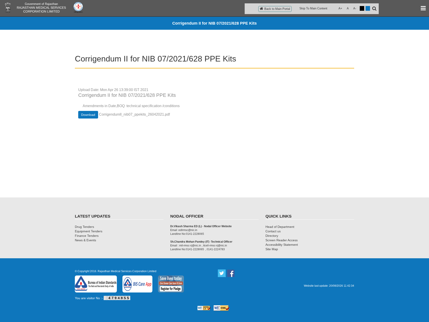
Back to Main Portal (277, 9)
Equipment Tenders (88, 231)
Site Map (271, 249)
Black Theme (362, 8)
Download (88, 115)
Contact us (273, 231)
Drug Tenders (84, 227)
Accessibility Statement (281, 244)
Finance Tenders (87, 235)
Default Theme (368, 8)
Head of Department (279, 227)
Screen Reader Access (281, 240)
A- (354, 8)
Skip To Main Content (313, 8)
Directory (271, 235)
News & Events (85, 240)
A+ (340, 8)
